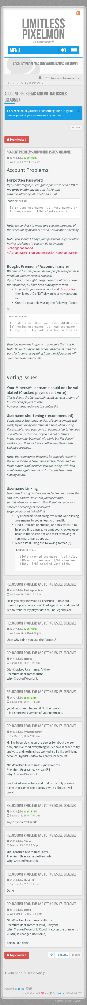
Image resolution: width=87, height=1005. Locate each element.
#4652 (13, 629)
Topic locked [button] (17, 139)
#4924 (13, 731)
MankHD (29, 880)
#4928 (13, 811)
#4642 (13, 590)
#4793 (13, 658)
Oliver (27, 841)
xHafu (27, 909)
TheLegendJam (33, 590)
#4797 (13, 697)
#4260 (13, 158)
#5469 (13, 841)
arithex (28, 658)
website (68, 525)
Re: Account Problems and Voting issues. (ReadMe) (41, 584)
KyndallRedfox (33, 731)
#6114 (13, 909)
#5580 (13, 880)
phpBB (21, 988)
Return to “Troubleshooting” (26, 973)
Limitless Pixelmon (43, 29)
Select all (21, 201)
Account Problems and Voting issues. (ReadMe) (39, 152)
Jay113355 (30, 158)
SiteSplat (60, 993)
